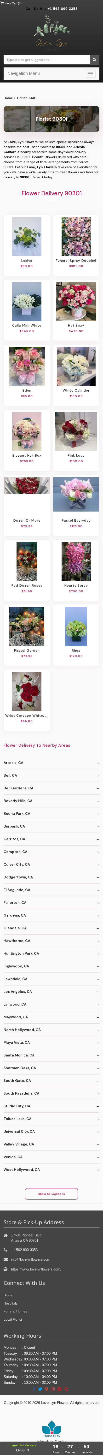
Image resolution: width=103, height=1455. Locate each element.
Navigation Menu (23, 73)
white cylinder (76, 390)
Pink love (76, 455)
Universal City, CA (19, 1131)
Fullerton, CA (15, 902)
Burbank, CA (14, 826)
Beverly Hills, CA (18, 801)
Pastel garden (27, 650)
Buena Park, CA (17, 813)
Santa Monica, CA (19, 1055)
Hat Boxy (76, 325)
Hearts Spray (76, 585)
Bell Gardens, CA (18, 788)
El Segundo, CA (17, 890)
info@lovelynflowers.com (30, 1259)
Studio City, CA (17, 1106)
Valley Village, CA (19, 1144)
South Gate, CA (17, 1080)
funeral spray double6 (76, 260)
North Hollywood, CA (22, 1029)
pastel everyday (76, 520)
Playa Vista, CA (17, 1042)
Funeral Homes (15, 1311)
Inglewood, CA (16, 966)
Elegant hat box (26, 455)
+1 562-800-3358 (63, 9)
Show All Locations (51, 1194)
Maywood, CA (16, 1017)
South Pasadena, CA (21, 1093)
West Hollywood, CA (22, 1169)
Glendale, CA (15, 928)
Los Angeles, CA (18, 991)
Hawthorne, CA (17, 940)
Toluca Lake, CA (17, 1118)
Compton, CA (15, 851)
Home (8, 98)
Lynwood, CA (15, 1004)
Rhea (76, 650)
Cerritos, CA (14, 839)
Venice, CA (13, 1157)
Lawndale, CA (15, 979)
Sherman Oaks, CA (20, 1068)
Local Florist (13, 1319)
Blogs (8, 1295)
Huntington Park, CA (21, 953)
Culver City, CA (17, 864)
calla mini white (26, 325)
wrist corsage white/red (26, 715)
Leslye (26, 260)
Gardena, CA (15, 915)
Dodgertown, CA (18, 877)
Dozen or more (26, 520)
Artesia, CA (13, 762)
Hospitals (10, 1303)
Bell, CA (10, 775)
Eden (27, 390)
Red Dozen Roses (26, 585)
